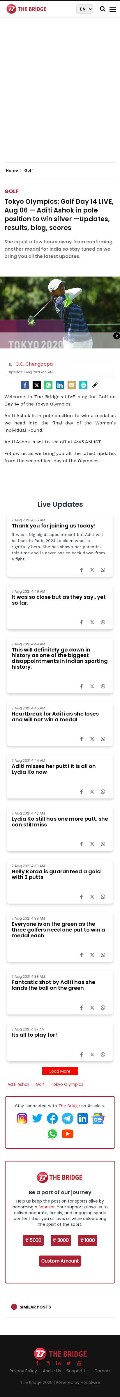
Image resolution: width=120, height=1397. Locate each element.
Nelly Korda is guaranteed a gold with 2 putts (56, 874)
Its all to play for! (34, 1034)
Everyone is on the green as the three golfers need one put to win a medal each (58, 929)
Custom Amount (60, 1261)
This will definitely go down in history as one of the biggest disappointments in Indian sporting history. (60, 658)
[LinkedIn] (60, 385)
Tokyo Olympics (67, 1084)
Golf (11, 191)
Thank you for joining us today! (54, 525)
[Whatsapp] (48, 385)
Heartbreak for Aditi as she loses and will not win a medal (55, 716)
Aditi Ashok (18, 1084)
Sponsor (46, 1207)
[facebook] (25, 385)
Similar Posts (35, 1307)
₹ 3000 (61, 1240)
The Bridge (69, 1105)
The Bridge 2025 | (38, 1382)
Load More (60, 1071)
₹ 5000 (33, 1240)
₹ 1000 (87, 1240)
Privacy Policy (23, 1371)
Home (12, 170)
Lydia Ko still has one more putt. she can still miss (60, 821)
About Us (52, 1371)
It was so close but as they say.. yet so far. (59, 599)
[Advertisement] (60, 95)
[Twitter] (36, 385)
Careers (102, 1371)
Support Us (78, 1371)
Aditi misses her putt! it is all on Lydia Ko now (54, 768)
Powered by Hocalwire (78, 1382)
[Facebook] (81, 569)
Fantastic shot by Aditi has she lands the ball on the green (53, 984)
